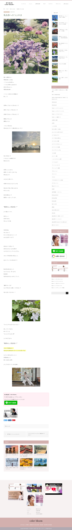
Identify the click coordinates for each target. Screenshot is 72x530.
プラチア (53, 177)
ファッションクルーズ (56, 165)
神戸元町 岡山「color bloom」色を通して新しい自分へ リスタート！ (34, 528)
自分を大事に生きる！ (56, 210)
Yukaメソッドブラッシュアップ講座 (57, 287)
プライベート (54, 174)
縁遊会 (53, 207)
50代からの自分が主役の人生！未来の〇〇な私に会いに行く (60, 98)
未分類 (53, 189)
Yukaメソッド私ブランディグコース (57, 283)
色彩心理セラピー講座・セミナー (58, 216)
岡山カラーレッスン (55, 186)
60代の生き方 (54, 105)
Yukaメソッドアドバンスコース (57, 108)
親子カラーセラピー (55, 225)
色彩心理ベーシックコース (56, 219)
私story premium (55, 195)
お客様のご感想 (54, 120)
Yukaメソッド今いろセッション (57, 279)
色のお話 (53, 213)
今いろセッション (55, 183)
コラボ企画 (54, 153)
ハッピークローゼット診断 (56, 159)
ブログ (44, 3)
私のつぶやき (7, 11)
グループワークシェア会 (56, 150)
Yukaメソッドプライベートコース (58, 111)
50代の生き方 (54, 102)
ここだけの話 (54, 126)
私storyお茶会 (54, 198)
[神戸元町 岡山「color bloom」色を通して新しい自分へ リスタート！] (9, 3)
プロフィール (58, 3)
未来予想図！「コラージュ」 (57, 192)
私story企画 (54, 201)
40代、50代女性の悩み (56, 94)
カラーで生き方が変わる (56, 138)
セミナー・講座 (54, 156)
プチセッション (54, 171)
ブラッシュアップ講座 (56, 168)
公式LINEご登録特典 (39, 513)
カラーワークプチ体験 (56, 147)
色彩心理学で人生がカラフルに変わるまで (59, 222)
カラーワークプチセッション (57, 144)
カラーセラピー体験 (55, 141)
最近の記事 (56, 12)
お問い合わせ (66, 3)
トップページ (23, 3)
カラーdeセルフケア (55, 135)
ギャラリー (51, 3)
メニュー (30, 3)
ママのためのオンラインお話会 (57, 180)
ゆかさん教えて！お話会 (56, 129)
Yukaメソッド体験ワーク (56, 117)
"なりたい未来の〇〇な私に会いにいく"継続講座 (60, 90)
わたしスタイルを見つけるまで (57, 132)
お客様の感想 (37, 3)
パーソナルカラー (55, 162)
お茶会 (53, 123)
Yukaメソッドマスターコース (57, 114)
